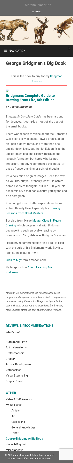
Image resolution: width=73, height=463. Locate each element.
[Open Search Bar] (69, 49)
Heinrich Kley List (16, 444)
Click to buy (13, 260)
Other (14, 433)
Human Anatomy (16, 341)
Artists (15, 410)
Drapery (11, 358)
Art (13, 416)
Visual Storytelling (17, 375)
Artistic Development (19, 364)
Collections (18, 421)
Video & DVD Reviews (19, 399)
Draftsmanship (15, 353)
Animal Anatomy (16, 347)
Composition (13, 369)
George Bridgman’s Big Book (24, 438)
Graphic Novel (14, 381)
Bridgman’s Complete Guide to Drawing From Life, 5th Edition (30, 97)
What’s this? (13, 332)
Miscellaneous (14, 449)
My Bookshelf (14, 404)
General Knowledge (23, 427)
